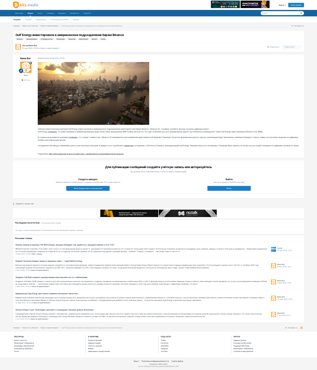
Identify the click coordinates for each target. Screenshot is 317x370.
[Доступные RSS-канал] (301, 328)
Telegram (164, 349)
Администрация (94, 343)
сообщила (52, 132)
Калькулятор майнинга (23, 349)
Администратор (240, 340)
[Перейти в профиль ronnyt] (273, 249)
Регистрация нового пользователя (88, 188)
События (50, 13)
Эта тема (292, 13)
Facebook (164, 343)
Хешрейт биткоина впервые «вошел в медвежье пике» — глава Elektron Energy (48, 261)
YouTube (164, 351)
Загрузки (62, 13)
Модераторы (41, 19)
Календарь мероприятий (24, 346)
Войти (282, 5)
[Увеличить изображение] (93, 93)
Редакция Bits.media (241, 346)
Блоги (40, 13)
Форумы (17, 19)
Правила (87, 13)
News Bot (32, 45)
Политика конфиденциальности (155, 361)
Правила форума (95, 340)
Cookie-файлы (177, 361)
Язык (136, 361)
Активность (74, 13)
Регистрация (296, 5)
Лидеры (76, 19)
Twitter (163, 340)
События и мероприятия (243, 351)
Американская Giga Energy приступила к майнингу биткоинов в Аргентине (46, 294)
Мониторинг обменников (24, 343)
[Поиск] (301, 13)
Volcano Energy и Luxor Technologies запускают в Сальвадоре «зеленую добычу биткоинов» (54, 310)
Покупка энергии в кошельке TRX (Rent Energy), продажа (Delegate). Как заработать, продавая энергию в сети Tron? (64, 245)
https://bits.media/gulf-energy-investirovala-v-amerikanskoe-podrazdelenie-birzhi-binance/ (86, 154)
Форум (30, 13)
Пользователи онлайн (59, 19)
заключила (128, 146)
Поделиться (274, 47)
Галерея (28, 19)
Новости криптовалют (49, 48)
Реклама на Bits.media (242, 343)
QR (177, 366)
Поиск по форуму (95, 346)
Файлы (90, 349)
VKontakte (165, 346)
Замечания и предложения (99, 351)
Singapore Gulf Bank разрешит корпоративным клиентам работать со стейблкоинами (51, 277)
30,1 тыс (26, 80)
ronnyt (279, 248)
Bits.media (19, 13)
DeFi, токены (37, 254)
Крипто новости (20, 340)
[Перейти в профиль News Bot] (18, 47)
